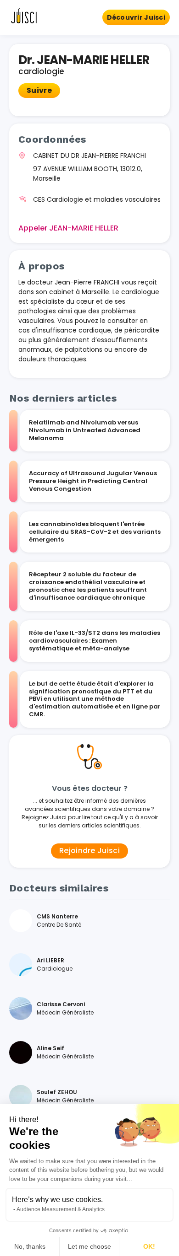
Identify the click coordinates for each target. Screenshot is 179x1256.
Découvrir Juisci (136, 17)
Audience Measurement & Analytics (61, 1209)
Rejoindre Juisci (89, 850)
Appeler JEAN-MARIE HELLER (68, 228)
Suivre (39, 90)
